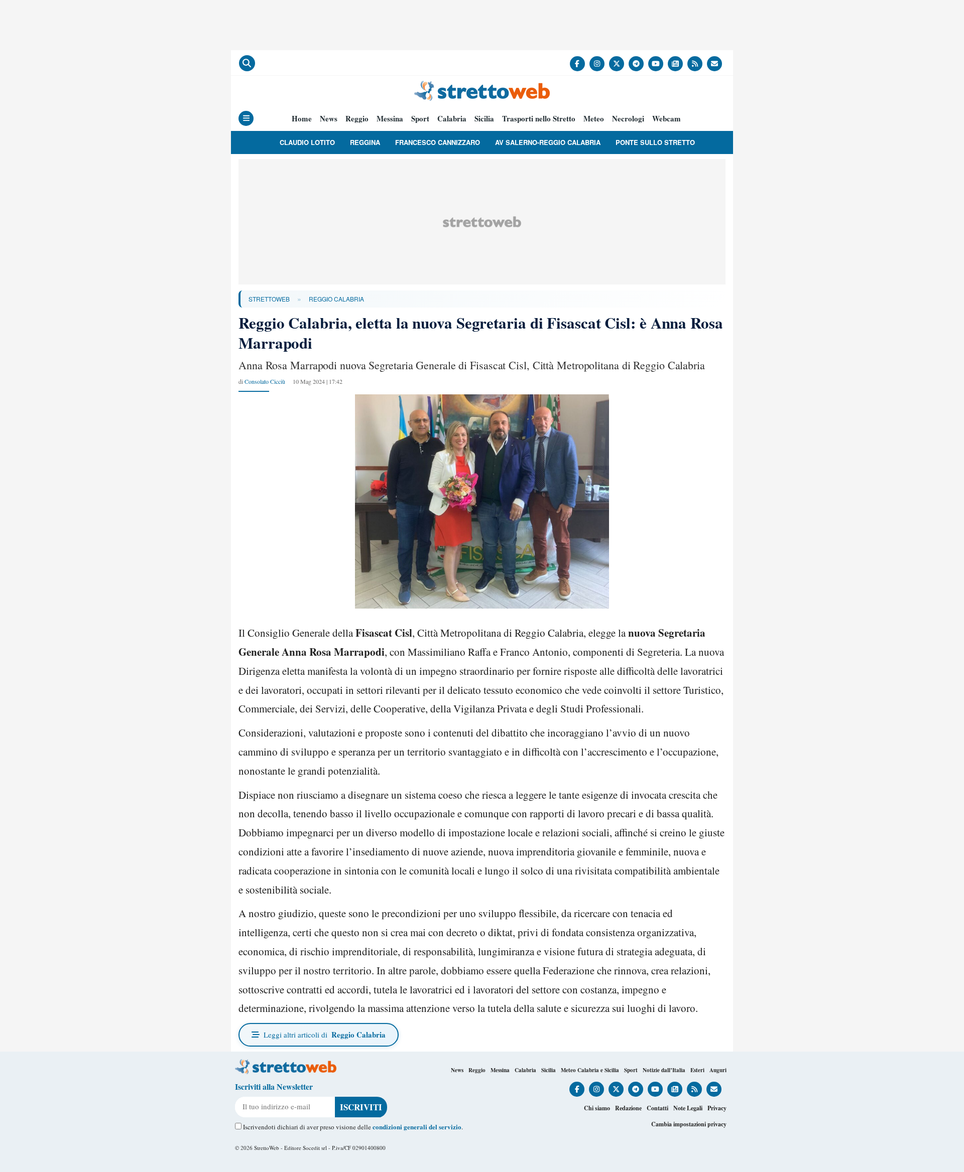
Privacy (717, 1108)
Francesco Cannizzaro (437, 142)
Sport (420, 118)
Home (302, 118)
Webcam (666, 118)
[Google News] (675, 63)
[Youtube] (655, 63)
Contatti (657, 1108)
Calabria (451, 118)
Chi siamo (597, 1108)
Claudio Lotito (307, 142)
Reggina (365, 142)
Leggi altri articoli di (325, 1034)
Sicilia (484, 118)
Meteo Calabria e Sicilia (590, 1070)
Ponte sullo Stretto (655, 142)
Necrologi (628, 118)
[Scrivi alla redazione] (714, 63)
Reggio (357, 118)
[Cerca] (247, 63)
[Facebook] (577, 63)
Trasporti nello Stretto (538, 118)
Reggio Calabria (336, 299)
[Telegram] (636, 63)
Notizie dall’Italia (664, 1070)
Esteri (697, 1070)
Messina (390, 118)
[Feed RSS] (694, 63)
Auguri (718, 1070)
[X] (616, 63)
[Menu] (246, 118)
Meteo (593, 118)
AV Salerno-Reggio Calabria (547, 142)
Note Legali (687, 1108)
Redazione (628, 1108)
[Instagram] (597, 63)
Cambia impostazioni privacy (689, 1124)
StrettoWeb (269, 299)
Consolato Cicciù (265, 381)
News (328, 118)
